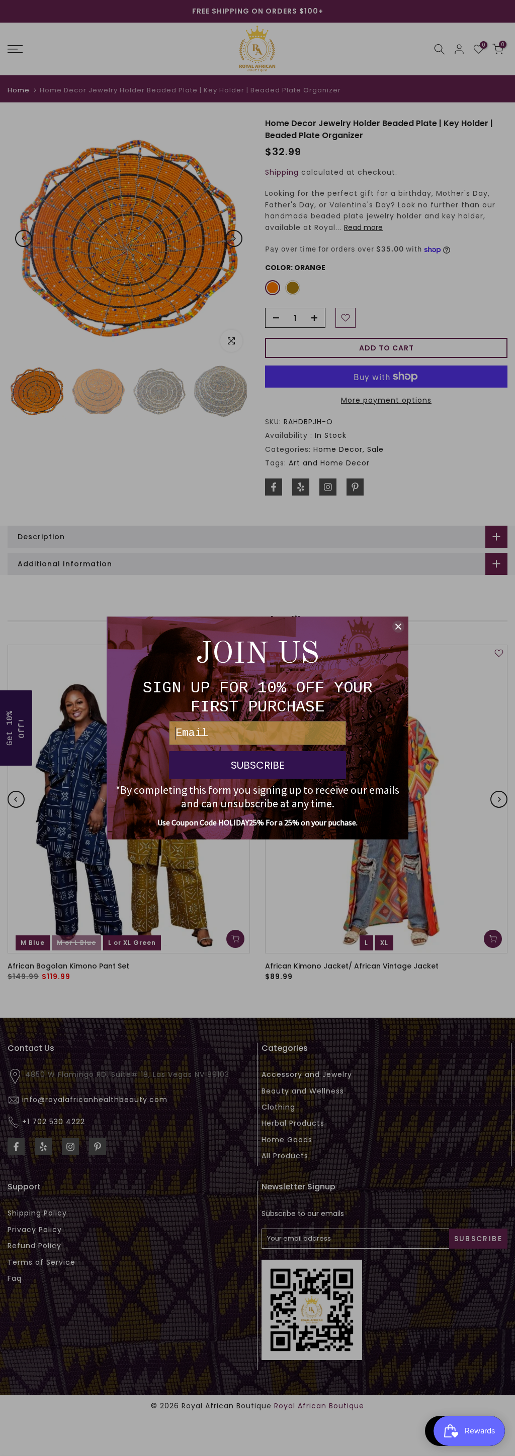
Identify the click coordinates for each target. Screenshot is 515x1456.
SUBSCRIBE (258, 765)
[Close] (398, 627)
